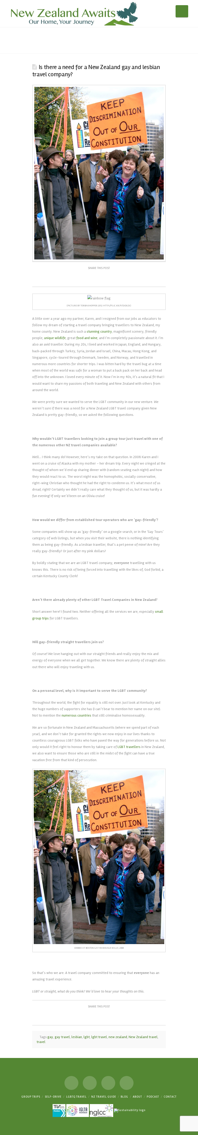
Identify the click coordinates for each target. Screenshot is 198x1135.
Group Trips (30, 1096)
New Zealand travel (143, 1037)
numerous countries (76, 715)
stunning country (99, 331)
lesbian (76, 1037)
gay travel (62, 1037)
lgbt (87, 1037)
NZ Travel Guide (103, 1096)
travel (41, 1042)
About (137, 1096)
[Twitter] (90, 1083)
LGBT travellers (129, 747)
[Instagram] (108, 1083)
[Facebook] (71, 1083)
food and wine (86, 338)
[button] (182, 11)
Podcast (153, 1096)
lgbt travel (99, 1037)
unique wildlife (55, 338)
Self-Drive (53, 1096)
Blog (124, 1096)
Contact (170, 1096)
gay (50, 1037)
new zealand (118, 1037)
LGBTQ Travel (76, 1096)
